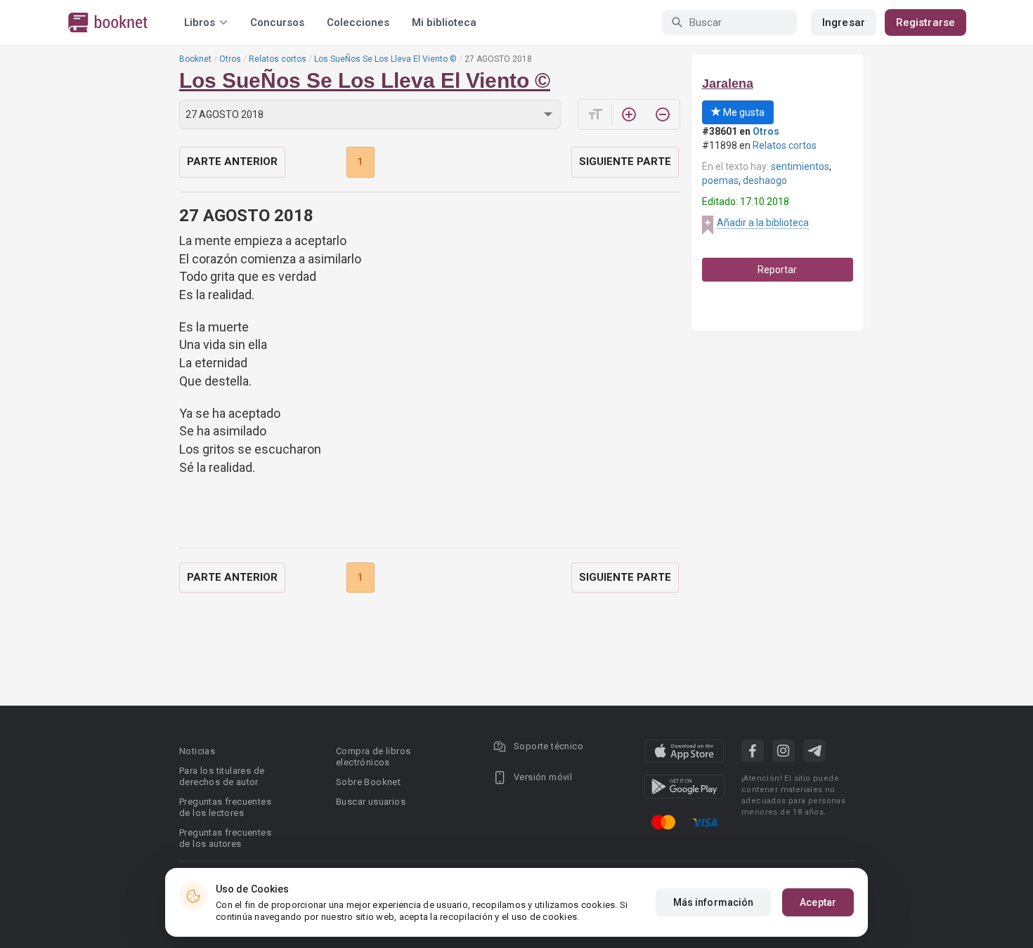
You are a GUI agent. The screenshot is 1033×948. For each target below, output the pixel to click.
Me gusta (743, 112)
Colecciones (358, 22)
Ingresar (843, 22)
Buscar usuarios (370, 801)
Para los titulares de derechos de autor (221, 776)
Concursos (277, 22)
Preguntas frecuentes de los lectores (225, 807)
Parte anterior (232, 161)
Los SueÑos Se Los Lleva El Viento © (385, 59)
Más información (713, 902)
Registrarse (925, 22)
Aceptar (818, 902)
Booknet (195, 59)
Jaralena (727, 84)
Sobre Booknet (368, 782)
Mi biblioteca (444, 22)
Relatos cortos (277, 59)
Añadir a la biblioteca (763, 222)
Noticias (197, 751)
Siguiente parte (625, 161)
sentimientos (800, 166)
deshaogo (765, 180)
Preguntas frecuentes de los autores (225, 838)
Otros (230, 59)
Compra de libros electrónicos (373, 757)
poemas (720, 180)
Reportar (777, 269)
